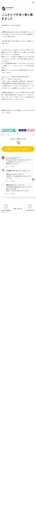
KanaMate (9, 8)
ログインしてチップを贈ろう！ (19, 149)
